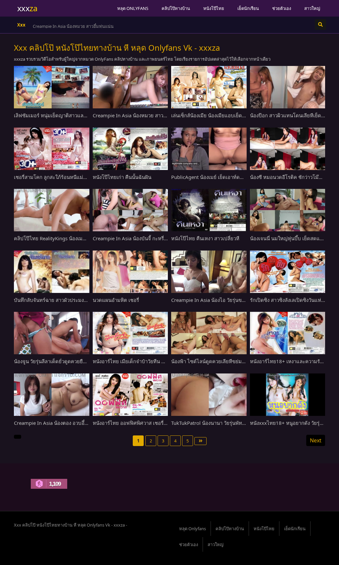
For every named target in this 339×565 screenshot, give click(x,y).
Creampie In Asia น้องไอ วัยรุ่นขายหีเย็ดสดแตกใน (225, 300)
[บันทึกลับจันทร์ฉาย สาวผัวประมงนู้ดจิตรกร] (51, 272)
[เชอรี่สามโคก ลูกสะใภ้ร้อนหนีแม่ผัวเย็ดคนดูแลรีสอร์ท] (51, 149)
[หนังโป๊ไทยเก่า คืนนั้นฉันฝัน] (130, 149)
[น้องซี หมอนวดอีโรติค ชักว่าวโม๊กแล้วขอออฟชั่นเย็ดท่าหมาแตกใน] (287, 149)
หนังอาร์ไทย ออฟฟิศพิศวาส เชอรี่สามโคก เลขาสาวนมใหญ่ (155, 423)
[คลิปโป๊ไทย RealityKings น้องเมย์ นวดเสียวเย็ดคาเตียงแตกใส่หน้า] (51, 210)
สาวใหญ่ (312, 8)
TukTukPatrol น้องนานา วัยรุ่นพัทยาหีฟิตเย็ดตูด (221, 423)
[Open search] (320, 24)
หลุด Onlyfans (132, 8)
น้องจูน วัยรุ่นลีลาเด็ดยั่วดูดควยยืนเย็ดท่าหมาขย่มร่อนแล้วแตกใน (83, 361)
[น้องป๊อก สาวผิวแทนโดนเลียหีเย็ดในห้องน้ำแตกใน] (287, 87)
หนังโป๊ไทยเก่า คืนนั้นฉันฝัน (122, 177)
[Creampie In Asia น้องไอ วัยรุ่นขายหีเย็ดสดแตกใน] (209, 272)
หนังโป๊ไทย (213, 8)
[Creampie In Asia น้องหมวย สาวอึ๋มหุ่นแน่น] (130, 87)
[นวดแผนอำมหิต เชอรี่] (130, 272)
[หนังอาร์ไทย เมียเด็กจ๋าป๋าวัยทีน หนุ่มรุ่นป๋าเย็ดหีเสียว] (130, 333)
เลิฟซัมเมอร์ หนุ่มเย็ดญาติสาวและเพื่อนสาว (60, 115)
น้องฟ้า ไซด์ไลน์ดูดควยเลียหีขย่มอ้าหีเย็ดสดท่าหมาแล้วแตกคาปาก (242, 361)
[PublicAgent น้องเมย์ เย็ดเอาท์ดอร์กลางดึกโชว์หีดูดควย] (209, 149)
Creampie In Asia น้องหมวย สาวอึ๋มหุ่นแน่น (73, 26)
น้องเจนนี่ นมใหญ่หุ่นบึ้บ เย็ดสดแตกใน (291, 238)
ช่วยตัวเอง (281, 8)
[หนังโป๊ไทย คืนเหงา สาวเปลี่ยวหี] (209, 210)
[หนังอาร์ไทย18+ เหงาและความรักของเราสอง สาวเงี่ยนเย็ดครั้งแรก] (287, 333)
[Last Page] (200, 441)
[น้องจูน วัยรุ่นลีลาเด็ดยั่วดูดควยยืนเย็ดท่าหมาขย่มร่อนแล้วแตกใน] (51, 333)
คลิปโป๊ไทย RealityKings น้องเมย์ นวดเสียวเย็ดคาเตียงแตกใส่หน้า (84, 238)
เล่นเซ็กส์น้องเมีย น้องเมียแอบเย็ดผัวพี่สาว (215, 115)
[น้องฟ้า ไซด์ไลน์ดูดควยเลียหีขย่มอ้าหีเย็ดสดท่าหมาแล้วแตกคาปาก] (209, 333)
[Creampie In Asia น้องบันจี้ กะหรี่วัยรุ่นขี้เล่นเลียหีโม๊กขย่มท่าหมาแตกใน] (130, 210)
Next (315, 440)
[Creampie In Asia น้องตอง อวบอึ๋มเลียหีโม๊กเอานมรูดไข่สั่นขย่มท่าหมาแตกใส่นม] (51, 394)
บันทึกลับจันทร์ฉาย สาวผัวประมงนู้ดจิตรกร (59, 300)
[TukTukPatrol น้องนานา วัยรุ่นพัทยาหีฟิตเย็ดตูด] (209, 394)
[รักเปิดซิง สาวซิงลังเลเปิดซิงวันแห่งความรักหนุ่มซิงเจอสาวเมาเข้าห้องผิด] (287, 272)
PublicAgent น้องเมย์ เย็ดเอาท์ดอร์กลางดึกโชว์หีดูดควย (230, 177)
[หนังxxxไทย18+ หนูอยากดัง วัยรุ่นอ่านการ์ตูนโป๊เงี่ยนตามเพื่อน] (287, 394)
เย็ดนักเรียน (248, 8)
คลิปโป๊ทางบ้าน (176, 8)
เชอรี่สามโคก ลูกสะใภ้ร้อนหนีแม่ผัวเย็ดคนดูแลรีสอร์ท (70, 177)
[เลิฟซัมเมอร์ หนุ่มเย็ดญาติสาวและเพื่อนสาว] (51, 87)
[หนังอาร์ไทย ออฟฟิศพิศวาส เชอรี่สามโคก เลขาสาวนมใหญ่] (130, 394)
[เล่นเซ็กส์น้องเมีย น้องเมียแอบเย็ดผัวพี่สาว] (209, 87)
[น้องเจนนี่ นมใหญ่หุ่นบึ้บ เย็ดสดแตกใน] (287, 210)
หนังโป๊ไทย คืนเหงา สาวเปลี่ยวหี (205, 238)
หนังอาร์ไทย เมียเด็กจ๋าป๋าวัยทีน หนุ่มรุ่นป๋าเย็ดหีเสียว (149, 361)
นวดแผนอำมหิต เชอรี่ (116, 300)
